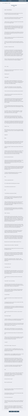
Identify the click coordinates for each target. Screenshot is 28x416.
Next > (16, 411)
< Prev (11, 411)
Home (3, 3)
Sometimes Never (6, 3)
